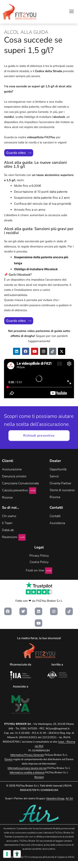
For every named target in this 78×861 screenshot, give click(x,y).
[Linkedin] (16, 351)
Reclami (39, 777)
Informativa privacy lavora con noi (27, 768)
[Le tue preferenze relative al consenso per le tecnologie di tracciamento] (7, 854)
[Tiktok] (52, 351)
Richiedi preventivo (39, 435)
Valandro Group (55, 798)
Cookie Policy (39, 562)
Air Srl (69, 798)
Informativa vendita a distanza (27, 772)
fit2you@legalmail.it (58, 728)
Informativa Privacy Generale (27, 755)
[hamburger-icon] (71, 12)
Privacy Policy (39, 555)
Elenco (8, 759)
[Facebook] (25, 351)
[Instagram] (43, 351)
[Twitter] (23, 611)
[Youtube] (34, 351)
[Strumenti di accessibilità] (17, 854)
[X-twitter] (61, 351)
